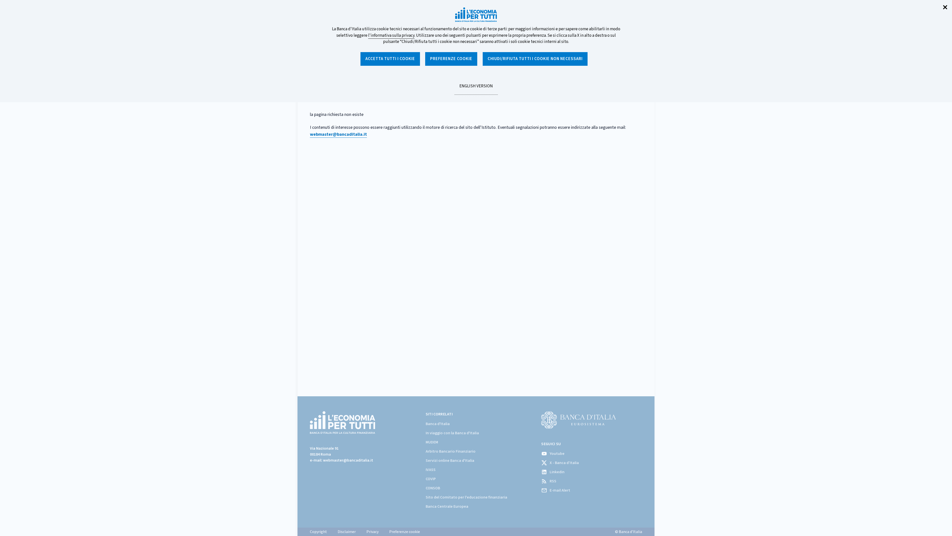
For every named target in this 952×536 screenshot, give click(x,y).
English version (476, 89)
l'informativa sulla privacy (391, 35)
